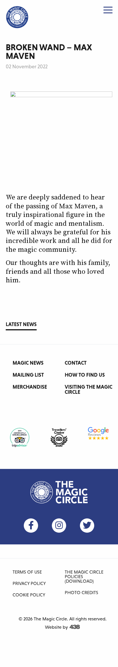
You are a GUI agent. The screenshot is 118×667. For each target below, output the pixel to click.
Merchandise (30, 387)
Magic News (28, 363)
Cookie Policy (29, 594)
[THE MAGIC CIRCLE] (17, 17)
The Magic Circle (59, 492)
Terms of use (27, 571)
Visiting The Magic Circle (88, 389)
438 (75, 627)
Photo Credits (81, 592)
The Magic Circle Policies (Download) (84, 576)
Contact (75, 363)
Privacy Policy (29, 583)
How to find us (85, 375)
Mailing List (28, 375)
